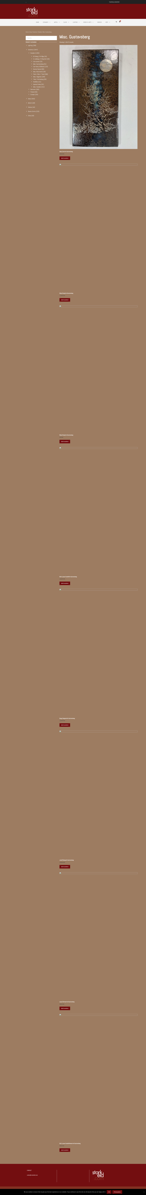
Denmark (33, 89)
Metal (56, 22)
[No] (144, 1192)
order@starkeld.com (32, 1175)
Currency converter (114, 2)
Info (107, 22)
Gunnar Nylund (37, 69)
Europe (32, 94)
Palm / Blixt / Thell (38, 74)
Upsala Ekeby (37, 84)
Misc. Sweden (37, 87)
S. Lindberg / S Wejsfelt (40, 59)
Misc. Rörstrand (37, 72)
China (29, 116)
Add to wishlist (64, 158)
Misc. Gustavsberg (38, 64)
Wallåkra (35, 82)
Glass (65, 22)
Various (99, 22)
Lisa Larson (36, 61)
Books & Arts (87, 22)
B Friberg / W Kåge (38, 56)
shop (30, 32)
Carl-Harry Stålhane (38, 67)
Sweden (40, 32)
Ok (109, 1192)
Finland (32, 92)
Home (37, 22)
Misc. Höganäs (37, 77)
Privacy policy (117, 1192)
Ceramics (45, 22)
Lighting (75, 22)
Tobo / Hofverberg (38, 79)
